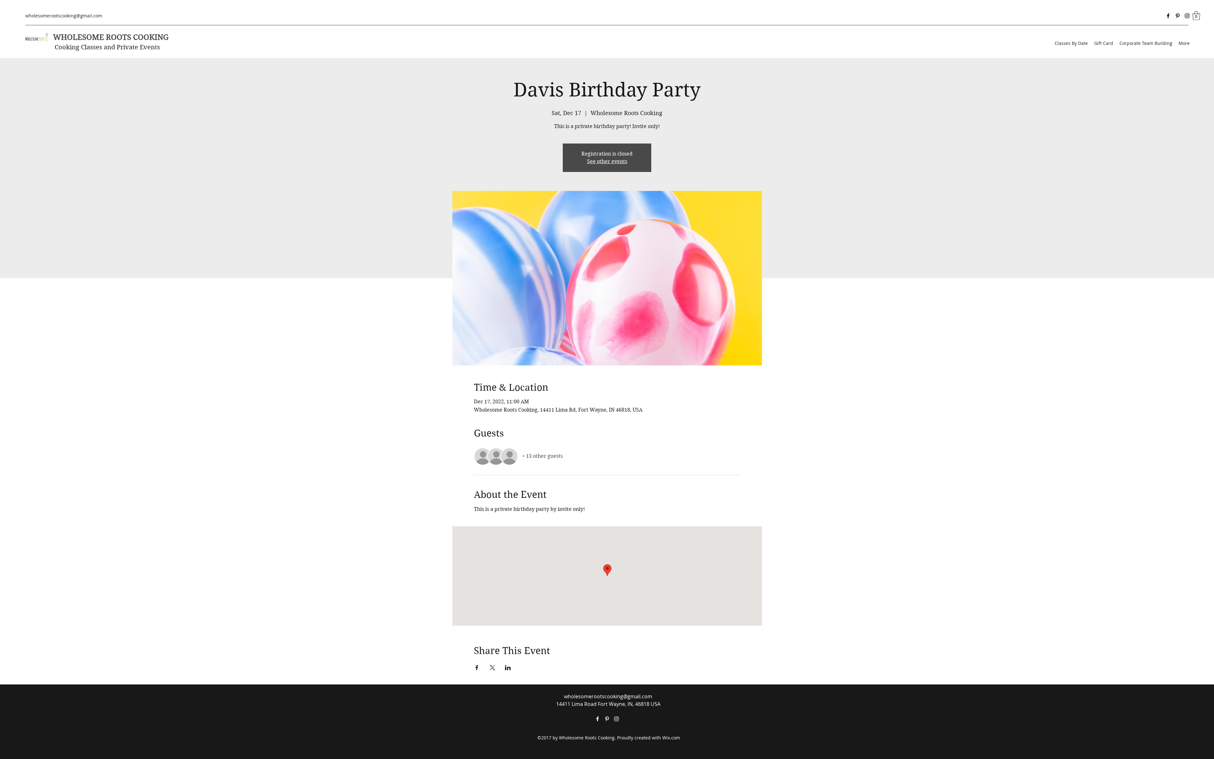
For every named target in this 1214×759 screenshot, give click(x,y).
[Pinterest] (1177, 16)
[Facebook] (1168, 16)
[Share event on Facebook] (477, 667)
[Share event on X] (492, 667)
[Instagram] (1187, 16)
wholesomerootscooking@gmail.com (63, 16)
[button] (1196, 15)
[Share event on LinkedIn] (508, 667)
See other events (607, 161)
